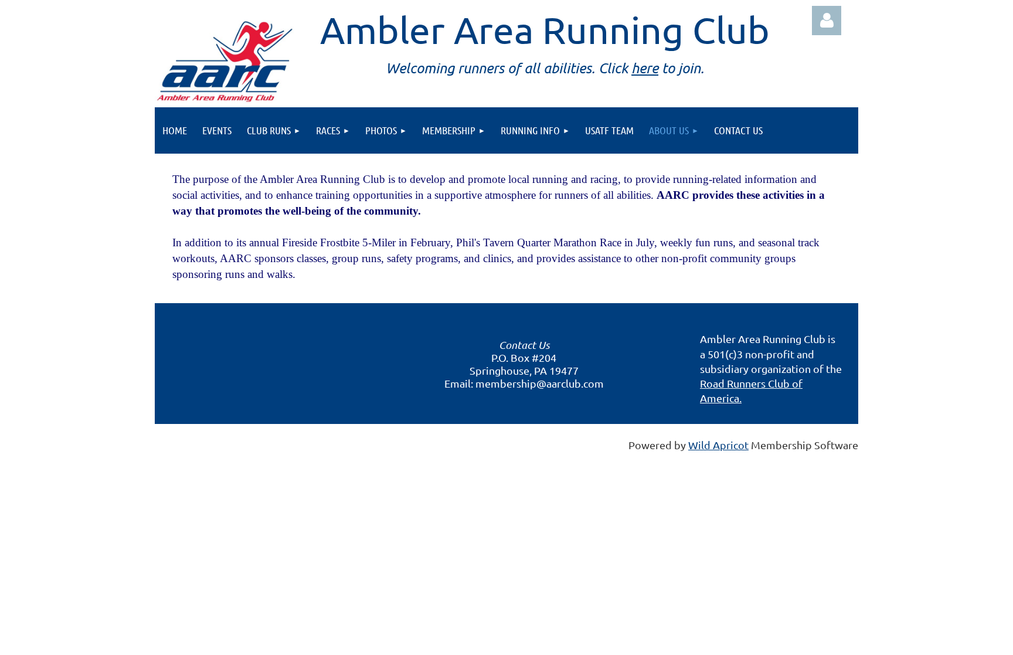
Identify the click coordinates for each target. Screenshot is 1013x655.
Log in (826, 20)
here (644, 67)
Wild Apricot (718, 445)
